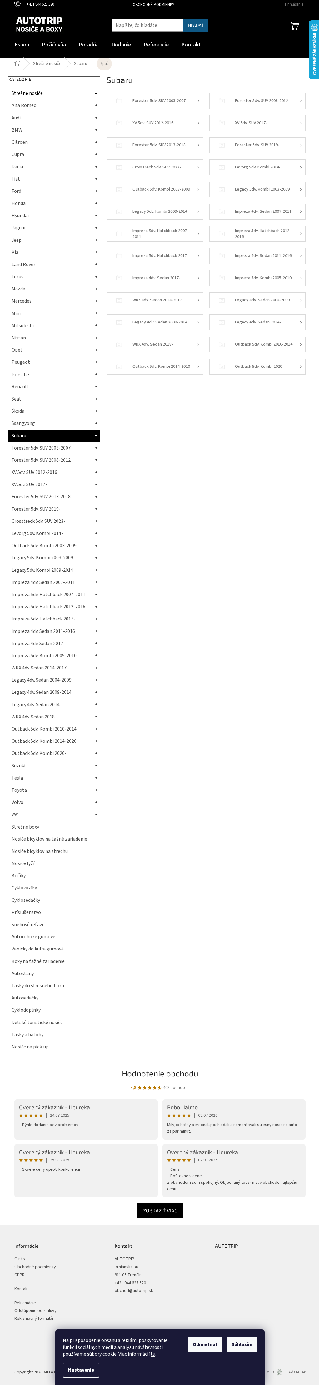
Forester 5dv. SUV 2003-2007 (41, 448)
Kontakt (21, 1289)
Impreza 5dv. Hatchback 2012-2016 (48, 606)
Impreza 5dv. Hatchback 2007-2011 (48, 594)
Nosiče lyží (23, 863)
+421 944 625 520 (130, 1283)
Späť (104, 63)
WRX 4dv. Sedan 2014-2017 (39, 667)
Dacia (17, 166)
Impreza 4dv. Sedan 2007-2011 (43, 582)
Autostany (23, 973)
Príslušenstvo (26, 912)
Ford (16, 191)
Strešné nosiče (27, 93)
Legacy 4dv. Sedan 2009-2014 (42, 692)
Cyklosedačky (26, 900)
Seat (16, 399)
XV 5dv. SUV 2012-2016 (34, 472)
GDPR (19, 1275)
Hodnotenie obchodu (160, 1073)
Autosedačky (25, 997)
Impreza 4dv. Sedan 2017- (38, 643)
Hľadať (196, 25)
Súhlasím (242, 1344)
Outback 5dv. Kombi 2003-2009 (44, 545)
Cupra (18, 154)
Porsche (20, 374)
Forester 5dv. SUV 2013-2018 (41, 496)
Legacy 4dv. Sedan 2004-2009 (42, 680)
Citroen (20, 142)
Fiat (16, 179)
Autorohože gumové (33, 936)
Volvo (17, 802)
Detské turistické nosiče (37, 1022)
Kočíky (19, 875)
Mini (16, 313)
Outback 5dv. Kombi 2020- (39, 753)
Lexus (17, 276)
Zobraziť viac (160, 1210)
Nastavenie (81, 1370)
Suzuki (18, 765)
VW (15, 814)
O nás (19, 1259)
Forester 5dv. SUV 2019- (36, 509)
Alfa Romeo (24, 105)
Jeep (17, 240)
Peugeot (21, 362)
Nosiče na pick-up (30, 1046)
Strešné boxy (25, 827)
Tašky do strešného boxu (38, 985)
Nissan (19, 337)
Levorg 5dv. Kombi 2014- (37, 533)
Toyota (19, 790)
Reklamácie (25, 1303)
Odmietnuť (205, 1344)
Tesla (17, 778)
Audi (16, 117)
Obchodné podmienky (153, 4)
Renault (20, 386)
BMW (17, 130)
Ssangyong (23, 423)
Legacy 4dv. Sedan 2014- (37, 704)
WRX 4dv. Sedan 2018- (34, 716)
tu (153, 1354)
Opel (17, 350)
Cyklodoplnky (26, 1010)
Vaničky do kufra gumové (38, 948)
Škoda (18, 411)
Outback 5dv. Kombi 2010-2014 (44, 729)
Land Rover (23, 264)
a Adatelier (289, 1372)
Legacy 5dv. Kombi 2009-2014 (42, 570)
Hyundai (20, 215)
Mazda (18, 288)
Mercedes (22, 301)
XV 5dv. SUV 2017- (29, 484)
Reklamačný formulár (34, 1319)
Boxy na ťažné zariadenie (38, 961)
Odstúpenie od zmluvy (35, 1311)
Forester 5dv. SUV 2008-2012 (41, 460)
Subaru (19, 435)
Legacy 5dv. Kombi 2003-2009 (42, 557)
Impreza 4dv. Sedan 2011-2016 (43, 631)
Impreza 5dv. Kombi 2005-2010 (44, 655)
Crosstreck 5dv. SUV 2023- (38, 521)
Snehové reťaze (28, 924)
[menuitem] (21, 45)
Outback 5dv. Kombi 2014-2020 (44, 741)
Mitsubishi (23, 325)
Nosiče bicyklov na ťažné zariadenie (49, 839)
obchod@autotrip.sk (134, 1291)
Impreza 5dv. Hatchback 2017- (43, 618)
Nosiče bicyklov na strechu (40, 851)
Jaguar (19, 227)
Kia (15, 252)
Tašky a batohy (27, 1034)
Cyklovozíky (24, 887)
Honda (19, 203)
